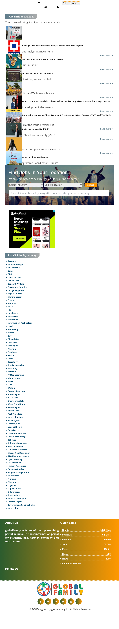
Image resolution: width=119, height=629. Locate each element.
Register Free (68, 7)
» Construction (13, 277)
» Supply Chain (13, 488)
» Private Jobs (13, 420)
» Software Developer (17, 443)
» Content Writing (15, 283)
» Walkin (10, 387)
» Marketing (12, 329)
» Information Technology (19, 322)
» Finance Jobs (13, 394)
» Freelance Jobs (14, 501)
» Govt (9, 335)
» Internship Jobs (14, 417)
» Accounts (11, 261)
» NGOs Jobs (12, 397)
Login (51, 7)
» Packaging (12, 345)
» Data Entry (12, 430)
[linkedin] (63, 601)
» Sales (9, 358)
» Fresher (10, 300)
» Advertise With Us (70, 563)
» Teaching (11, 368)
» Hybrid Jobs (12, 410)
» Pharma (11, 348)
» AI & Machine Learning (18, 456)
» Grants (85, 530)
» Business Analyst (15, 469)
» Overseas (11, 342)
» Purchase (11, 352)
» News (85, 558)
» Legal (9, 326)
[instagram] (71, 601)
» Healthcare (12, 475)
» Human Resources (16, 465)
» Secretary (12, 361)
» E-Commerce (13, 491)
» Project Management (17, 472)
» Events (85, 549)
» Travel (10, 381)
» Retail (10, 355)
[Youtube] (56, 601)
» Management (13, 378)
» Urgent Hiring (14, 426)
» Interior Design (14, 264)
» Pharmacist (12, 482)
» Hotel (9, 306)
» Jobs (85, 544)
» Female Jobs (13, 423)
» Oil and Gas (12, 339)
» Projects (85, 539)
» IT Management (15, 374)
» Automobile (13, 267)
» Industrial (12, 316)
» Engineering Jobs (15, 400)
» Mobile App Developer (18, 452)
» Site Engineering (15, 365)
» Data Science (13, 462)
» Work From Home (15, 404)
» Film (9, 384)
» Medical (11, 303)
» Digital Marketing (15, 436)
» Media (10, 332)
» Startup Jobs (13, 495)
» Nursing (11, 478)
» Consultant (12, 280)
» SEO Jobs (11, 439)
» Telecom (11, 371)
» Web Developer (14, 446)
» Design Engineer (15, 290)
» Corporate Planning (16, 287)
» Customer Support (16, 433)
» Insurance (12, 319)
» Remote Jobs (13, 407)
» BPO (9, 274)
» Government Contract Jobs (20, 504)
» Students (85, 535)
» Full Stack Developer (17, 449)
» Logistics (11, 485)
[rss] (78, 601)
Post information (51, 3)
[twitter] (48, 601)
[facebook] (40, 601)
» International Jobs (16, 498)
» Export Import (14, 293)
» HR (8, 309)
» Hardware (12, 313)
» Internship (12, 508)
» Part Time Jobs (14, 413)
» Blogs (85, 554)
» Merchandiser (14, 296)
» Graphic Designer (15, 391)
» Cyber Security (14, 459)
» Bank (9, 270)
